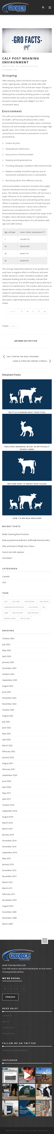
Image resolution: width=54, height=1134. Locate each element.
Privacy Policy (8, 1033)
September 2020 (9, 775)
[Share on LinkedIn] (45, 311)
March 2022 (7, 745)
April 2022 (6, 739)
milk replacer (33, 613)
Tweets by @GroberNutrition (15, 1050)
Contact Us (7, 1015)
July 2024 (6, 644)
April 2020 (6, 787)
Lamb (6, 613)
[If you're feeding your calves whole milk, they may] (44, 1092)
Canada (8, 70)
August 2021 (7, 763)
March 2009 (7, 923)
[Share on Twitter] (28, 311)
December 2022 (9, 698)
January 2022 (8, 757)
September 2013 (9, 852)
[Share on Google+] (33, 311)
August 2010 (7, 906)
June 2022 (6, 727)
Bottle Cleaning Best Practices (27, 412)
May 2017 (6, 793)
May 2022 (6, 733)
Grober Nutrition (28, 66)
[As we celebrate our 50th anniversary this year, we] (10, 1075)
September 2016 (9, 811)
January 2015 (8, 834)
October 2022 (8, 709)
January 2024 (8, 662)
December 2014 (9, 840)
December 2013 (9, 846)
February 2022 (8, 751)
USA (15, 70)
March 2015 (7, 828)
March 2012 (7, 882)
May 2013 (6, 858)
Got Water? (7, 558)
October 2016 (8, 805)
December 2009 (9, 912)
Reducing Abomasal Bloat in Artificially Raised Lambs (26, 540)
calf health (44, 602)
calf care (16, 602)
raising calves (10, 618)
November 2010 (9, 900)
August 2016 (7, 816)
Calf (13, 326)
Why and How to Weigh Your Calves (27, 484)
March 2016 (7, 822)
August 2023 (7, 686)
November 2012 (9, 876)
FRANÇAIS (10, 997)
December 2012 (9, 870)
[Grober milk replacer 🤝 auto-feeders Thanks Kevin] (27, 1075)
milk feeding (17, 613)
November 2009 (9, 918)
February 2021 (8, 769)
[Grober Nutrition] (15, 7)
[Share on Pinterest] (39, 311)
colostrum (33, 607)
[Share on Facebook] (22, 311)
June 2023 (6, 692)
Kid (43, 607)
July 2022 (6, 721)
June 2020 (6, 781)
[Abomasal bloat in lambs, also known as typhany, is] (27, 1108)
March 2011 (7, 888)
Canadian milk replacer (14, 607)
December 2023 (9, 668)
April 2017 (6, 799)
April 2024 (6, 656)
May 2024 (6, 650)
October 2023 (8, 674)
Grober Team (8, 1027)
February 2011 (8, 894)
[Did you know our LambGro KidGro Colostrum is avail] (10, 1108)
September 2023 (9, 680)
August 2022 (7, 715)
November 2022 (9, 703)
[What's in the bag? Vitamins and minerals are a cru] (10, 1092)
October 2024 (8, 638)
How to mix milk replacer (27, 518)
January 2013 (8, 864)
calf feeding (29, 602)
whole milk (25, 618)
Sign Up (5, 1021)
